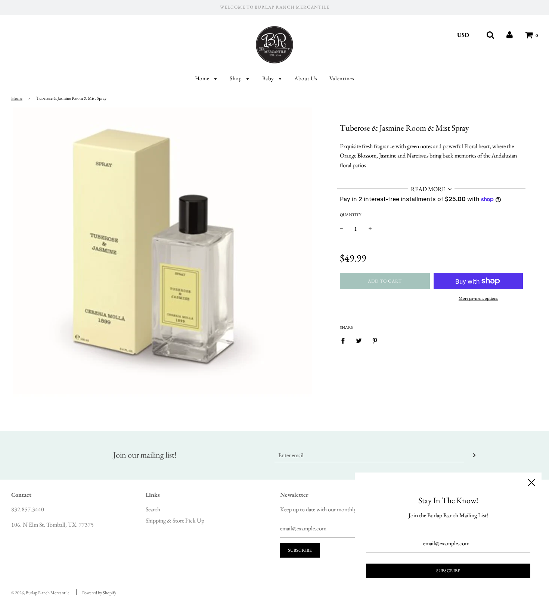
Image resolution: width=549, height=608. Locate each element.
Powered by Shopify (99, 593)
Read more (428, 189)
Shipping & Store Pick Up (175, 520)
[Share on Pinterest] (374, 340)
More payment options (478, 298)
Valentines (341, 78)
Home (203, 78)
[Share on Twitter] (358, 340)
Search (153, 509)
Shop (236, 78)
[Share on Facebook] (345, 340)
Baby (269, 78)
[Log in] (509, 35)
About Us (305, 78)
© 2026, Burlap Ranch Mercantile (40, 593)
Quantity (350, 214)
